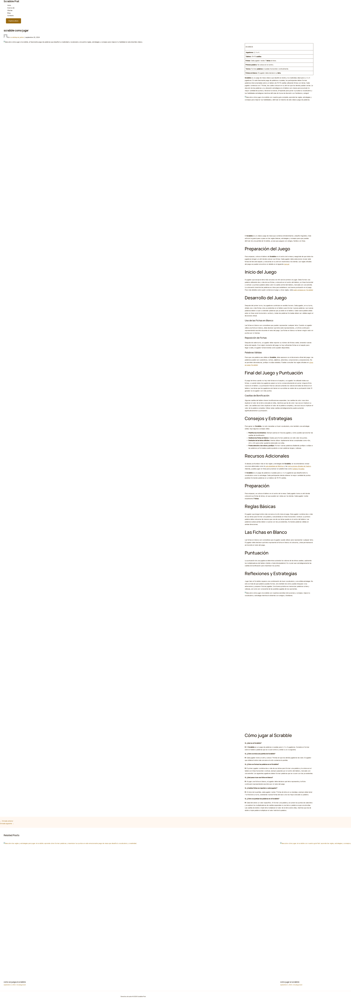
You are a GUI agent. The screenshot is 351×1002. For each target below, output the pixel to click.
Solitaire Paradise (298, 469)
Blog (8, 13)
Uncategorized (21, 985)
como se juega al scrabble (15, 982)
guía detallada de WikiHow (275, 466)
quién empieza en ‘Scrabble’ (303, 290)
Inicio (9, 5)
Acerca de (10, 8)
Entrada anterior (6, 821)
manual (286, 264)
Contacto (10, 15)
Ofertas (9, 10)
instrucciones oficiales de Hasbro (299, 466)
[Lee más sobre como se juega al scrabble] (141, 843)
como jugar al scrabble (289, 982)
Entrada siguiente (7, 823)
